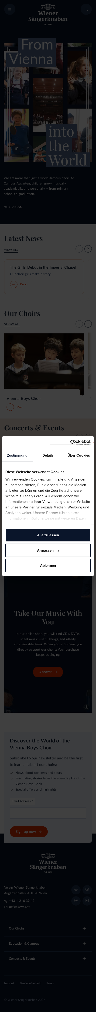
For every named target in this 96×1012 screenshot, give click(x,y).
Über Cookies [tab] (79, 455)
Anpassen (45, 550)
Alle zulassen (48, 535)
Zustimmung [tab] (17, 455)
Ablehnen (48, 565)
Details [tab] (48, 455)
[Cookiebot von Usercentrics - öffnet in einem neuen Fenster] (70, 442)
